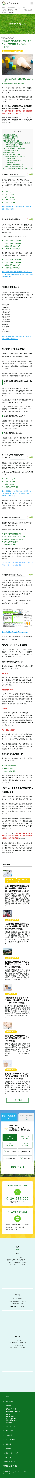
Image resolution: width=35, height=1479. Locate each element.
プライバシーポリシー (9, 1461)
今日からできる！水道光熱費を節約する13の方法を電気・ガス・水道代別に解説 (17, 564)
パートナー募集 (10, 1439)
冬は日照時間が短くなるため (14, 145)
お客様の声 (9, 1435)
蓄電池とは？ (10, 1414)
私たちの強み (9, 1401)
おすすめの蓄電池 (11, 1418)
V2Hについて (10, 1422)
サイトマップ (7, 1457)
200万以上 (26, 1158)
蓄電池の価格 (10, 1416)
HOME (8, 1396)
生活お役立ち (17, 51)
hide (19, 131)
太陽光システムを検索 (26, 1116)
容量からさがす (9, 1144)
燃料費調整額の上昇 (14, 160)
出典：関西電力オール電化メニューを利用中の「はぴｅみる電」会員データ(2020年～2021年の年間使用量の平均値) (17, 493)
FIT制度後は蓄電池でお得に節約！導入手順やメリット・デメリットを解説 (17, 1000)
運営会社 (8, 1444)
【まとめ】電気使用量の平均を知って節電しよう (17, 168)
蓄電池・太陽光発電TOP (8, 7)
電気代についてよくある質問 (11, 155)
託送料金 (11, 162)
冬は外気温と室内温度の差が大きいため (17, 143)
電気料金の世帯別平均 (10, 135)
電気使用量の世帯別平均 (10, 137)
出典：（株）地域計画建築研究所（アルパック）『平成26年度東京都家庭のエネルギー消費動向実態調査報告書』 (17, 274)
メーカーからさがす (25, 1144)
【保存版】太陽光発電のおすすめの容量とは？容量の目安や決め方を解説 (17, 926)
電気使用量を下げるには (10, 151)
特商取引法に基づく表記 (10, 1466)
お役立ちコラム (21, 7)
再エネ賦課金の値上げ (15, 164)
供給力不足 (12, 158)
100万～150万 (27, 1151)
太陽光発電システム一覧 (13, 1411)
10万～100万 (11, 1151)
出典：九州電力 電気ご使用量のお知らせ (14, 632)
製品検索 (8, 1405)
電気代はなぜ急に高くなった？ (15, 156)
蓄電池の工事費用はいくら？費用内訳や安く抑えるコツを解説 (17, 1038)
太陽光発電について (11, 1420)
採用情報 (8, 1448)
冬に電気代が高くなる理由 (11, 141)
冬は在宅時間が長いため (13, 147)
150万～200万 (12, 1158)
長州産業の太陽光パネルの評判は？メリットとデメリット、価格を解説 (17, 964)
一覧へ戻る (17, 1100)
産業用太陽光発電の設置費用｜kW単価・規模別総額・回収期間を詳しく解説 (17, 888)
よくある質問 (9, 1430)
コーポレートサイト (9, 1453)
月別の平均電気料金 (9, 139)
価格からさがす (9, 1137)
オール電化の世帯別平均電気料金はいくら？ (16, 149)
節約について (7, 51)
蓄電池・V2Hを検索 (8, 1116)
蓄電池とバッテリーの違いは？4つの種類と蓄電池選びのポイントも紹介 (17, 1076)
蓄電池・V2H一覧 (17, 1167)
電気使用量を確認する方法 (11, 153)
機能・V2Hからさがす (25, 1137)
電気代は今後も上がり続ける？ (15, 166)
